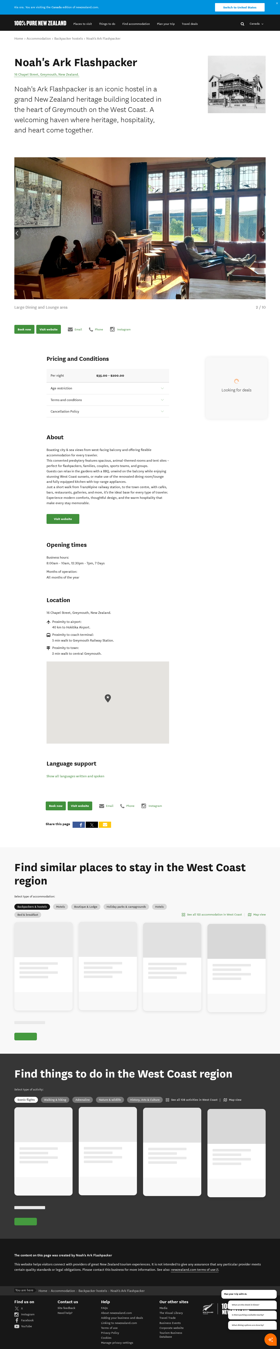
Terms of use (109, 1328)
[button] (82, 24)
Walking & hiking (55, 1100)
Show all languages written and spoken (75, 776)
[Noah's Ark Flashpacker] (237, 84)
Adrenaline (82, 1100)
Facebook (27, 1320)
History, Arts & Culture (145, 1100)
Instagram (27, 1314)
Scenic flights (26, 1100)
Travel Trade (167, 1318)
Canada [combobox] (255, 23)
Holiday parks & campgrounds (126, 907)
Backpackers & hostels (32, 907)
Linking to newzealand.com (119, 1323)
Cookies (106, 1338)
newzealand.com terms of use (195, 1269)
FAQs (104, 1308)
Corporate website (171, 1328)
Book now (24, 329)
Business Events (170, 1323)
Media (163, 1308)
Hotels (159, 907)
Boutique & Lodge (85, 907)
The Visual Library (171, 1313)
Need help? (65, 1313)
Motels (60, 907)
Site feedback (66, 1308)
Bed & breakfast (27, 915)
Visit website (49, 329)
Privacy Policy (110, 1333)
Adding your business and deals (122, 1318)
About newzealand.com (116, 1313)
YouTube (26, 1326)
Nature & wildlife (110, 1100)
